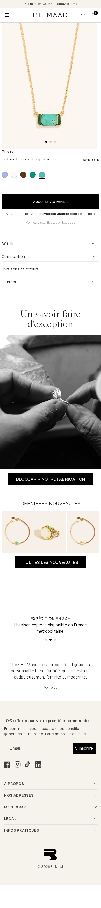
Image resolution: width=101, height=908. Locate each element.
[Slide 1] (46, 142)
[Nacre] (14, 175)
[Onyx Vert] (33, 175)
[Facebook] (7, 764)
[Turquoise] (42, 175)
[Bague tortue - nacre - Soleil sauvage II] (50, 532)
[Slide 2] (50, 142)
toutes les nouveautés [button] (50, 562)
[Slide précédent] (8, 532)
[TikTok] (28, 764)
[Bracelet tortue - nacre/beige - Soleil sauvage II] (83, 532)
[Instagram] (18, 764)
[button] (94, 15)
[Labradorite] (5, 175)
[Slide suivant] (93, 532)
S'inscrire (84, 748)
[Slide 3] (55, 142)
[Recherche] (83, 15)
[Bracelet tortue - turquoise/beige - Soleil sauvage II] (18, 532)
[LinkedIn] (38, 764)
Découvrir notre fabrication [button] (50, 479)
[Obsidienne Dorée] (23, 175)
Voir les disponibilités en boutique (50, 223)
